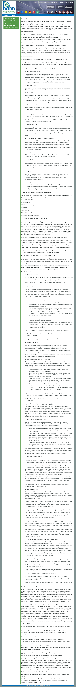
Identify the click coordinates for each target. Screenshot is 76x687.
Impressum (13, 15)
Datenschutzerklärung (30, 685)
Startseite (6, 15)
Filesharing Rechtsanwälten (27, 682)
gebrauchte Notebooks (53, 680)
